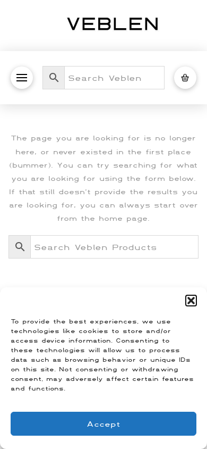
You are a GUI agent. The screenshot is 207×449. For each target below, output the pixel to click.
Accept (103, 423)
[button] (191, 300)
